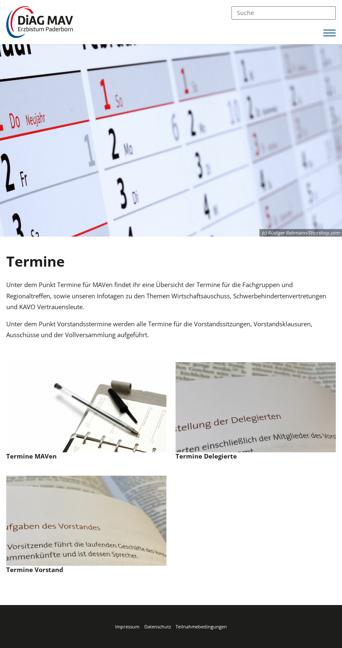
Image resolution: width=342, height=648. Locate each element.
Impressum (127, 626)
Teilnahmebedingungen (201, 626)
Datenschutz (157, 626)
